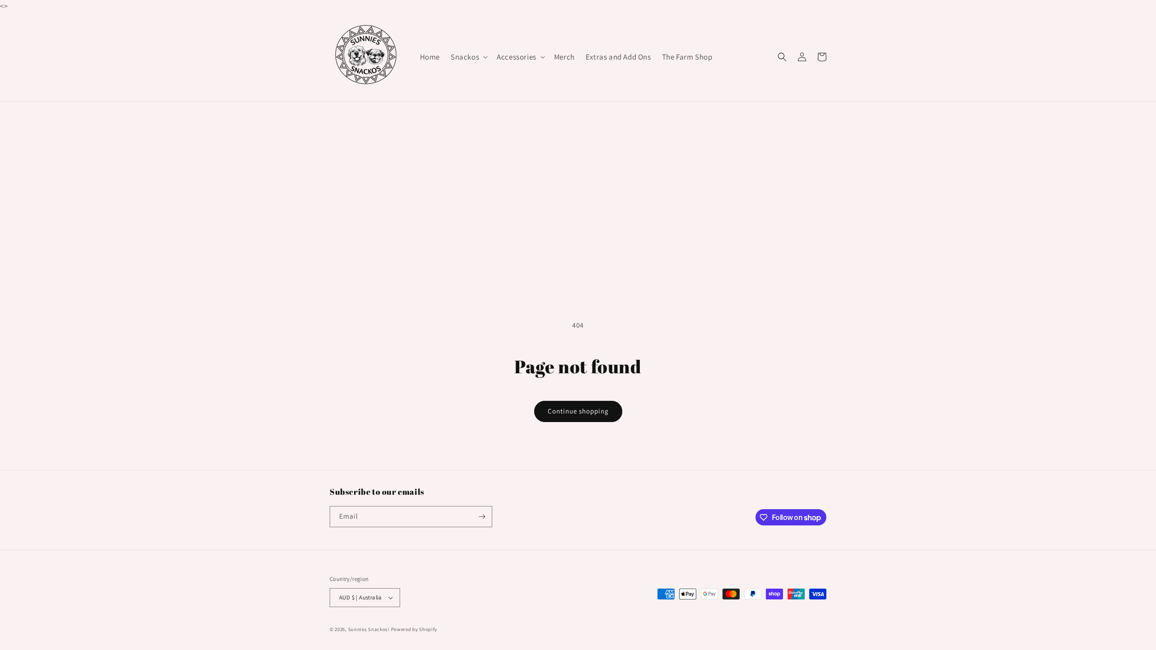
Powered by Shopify (414, 629)
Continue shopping (578, 411)
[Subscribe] (482, 516)
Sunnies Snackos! (369, 629)
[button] (468, 57)
